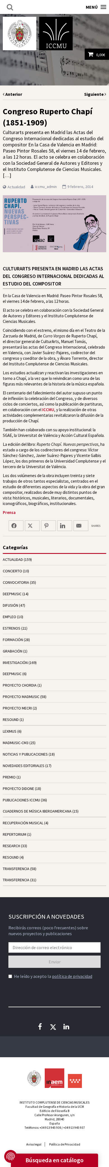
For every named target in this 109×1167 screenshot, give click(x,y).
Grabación (12, 651)
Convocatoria (16, 582)
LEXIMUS (9, 731)
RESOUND (11, 719)
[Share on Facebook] (16, 525)
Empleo (9, 616)
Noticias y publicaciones (25, 754)
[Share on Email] (81, 525)
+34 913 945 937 (74, 1128)
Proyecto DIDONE (18, 788)
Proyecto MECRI (17, 708)
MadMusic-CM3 (16, 742)
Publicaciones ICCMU (21, 799)
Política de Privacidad (64, 1144)
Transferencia (16, 879)
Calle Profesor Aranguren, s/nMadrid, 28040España (54, 1119)
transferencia (16, 868)
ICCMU (48, 409)
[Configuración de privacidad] (10, 1156)
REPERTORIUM (14, 834)
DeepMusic (12, 673)
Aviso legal (33, 1144)
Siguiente (94, 94)
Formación (13, 639)
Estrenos (11, 628)
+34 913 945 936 (50, 1128)
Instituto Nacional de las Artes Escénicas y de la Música (54, 1078)
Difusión (10, 605)
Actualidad (16, 186)
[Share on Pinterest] (48, 525)
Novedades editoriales (23, 765)
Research (11, 845)
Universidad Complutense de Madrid (19, 33)
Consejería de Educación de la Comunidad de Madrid (75, 1081)
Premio (9, 777)
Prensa (9, 512)
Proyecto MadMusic (21, 696)
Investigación (15, 662)
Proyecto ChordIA (20, 685)
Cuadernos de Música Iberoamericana (37, 811)
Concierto (12, 570)
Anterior (13, 94)
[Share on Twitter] (32, 525)
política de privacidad (72, 976)
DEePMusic (12, 593)
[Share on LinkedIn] (64, 525)
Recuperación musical (23, 822)
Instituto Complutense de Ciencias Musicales (56, 33)
